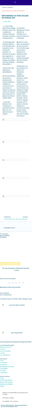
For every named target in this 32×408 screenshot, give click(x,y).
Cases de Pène (22, 241)
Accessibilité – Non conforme (10, 401)
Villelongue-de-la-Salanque (7, 257)
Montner (27, 245)
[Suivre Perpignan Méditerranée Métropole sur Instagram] (12, 282)
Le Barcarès (9, 245)
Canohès (14, 241)
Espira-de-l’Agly (24, 243)
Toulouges (27, 255)
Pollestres (8, 249)
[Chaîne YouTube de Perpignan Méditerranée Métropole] (16, 282)
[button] (3, 2)
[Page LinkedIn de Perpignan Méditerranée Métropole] (19, 282)
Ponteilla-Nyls (16, 249)
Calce (8, 241)
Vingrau (15, 259)
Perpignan (12, 247)
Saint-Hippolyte (21, 251)
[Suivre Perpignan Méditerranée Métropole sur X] (23, 282)
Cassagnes (3, 243)
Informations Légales (8, 397)
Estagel (2, 245)
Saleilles (7, 255)
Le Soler (16, 245)
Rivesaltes (24, 249)
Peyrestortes (20, 247)
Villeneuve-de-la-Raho (23, 257)
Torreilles (19, 255)
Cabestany (19, 239)
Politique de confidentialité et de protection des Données (15, 393)
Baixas (6, 239)
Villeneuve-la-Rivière (6, 259)
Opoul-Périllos (4, 247)
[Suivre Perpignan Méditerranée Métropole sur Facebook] (9, 282)
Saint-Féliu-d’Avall (10, 251)
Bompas (12, 239)
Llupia (21, 245)
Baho (1, 239)
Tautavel (13, 255)
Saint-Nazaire (19, 253)
